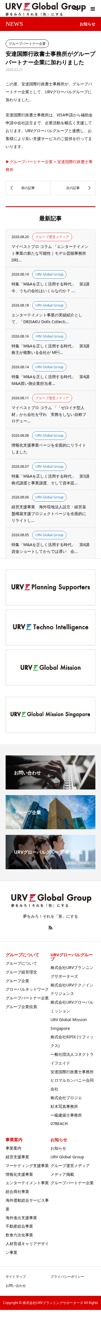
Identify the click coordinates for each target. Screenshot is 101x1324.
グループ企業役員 (21, 1006)
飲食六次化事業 (19, 1234)
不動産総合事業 (19, 1226)
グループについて (21, 963)
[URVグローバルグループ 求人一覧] (50, 867)
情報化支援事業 (19, 1174)
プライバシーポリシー (67, 1276)
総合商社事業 (17, 1191)
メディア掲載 (62, 1174)
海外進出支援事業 (21, 1217)
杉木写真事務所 (64, 1106)
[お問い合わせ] (50, 787)
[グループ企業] (50, 827)
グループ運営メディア (70, 1165)
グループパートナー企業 (27, 998)
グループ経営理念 (21, 972)
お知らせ (58, 1148)
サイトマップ (16, 1276)
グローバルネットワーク (27, 989)
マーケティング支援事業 (27, 1165)
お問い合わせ (16, 1285)
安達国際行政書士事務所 (72, 1071)
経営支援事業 (17, 1156)
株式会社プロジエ (66, 1097)
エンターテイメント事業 (27, 1182)
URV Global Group (67, 1156)
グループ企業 (17, 980)
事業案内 (13, 1148)
